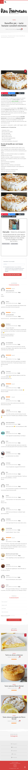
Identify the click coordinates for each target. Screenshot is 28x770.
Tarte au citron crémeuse (14, 655)
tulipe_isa (8, 371)
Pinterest (14, 757)
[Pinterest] (19, 250)
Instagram (14, 744)
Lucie (7, 585)
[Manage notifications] (25, 767)
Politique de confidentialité (15, 763)
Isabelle (8, 431)
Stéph (7, 386)
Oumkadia (8, 519)
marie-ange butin (10, 290)
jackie (7, 484)
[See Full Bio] (17, 241)
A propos (15, 765)
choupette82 (9, 528)
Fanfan (7, 575)
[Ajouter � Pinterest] (25, 71)
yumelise (8, 410)
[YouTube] (24, 250)
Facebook (14, 750)
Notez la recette (4, 615)
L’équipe (15, 766)
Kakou (7, 495)
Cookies (15, 764)
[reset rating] (9, 615)
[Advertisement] (14, 54)
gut (7, 539)
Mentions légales (15, 762)
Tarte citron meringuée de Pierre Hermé (14, 718)
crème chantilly (14, 101)
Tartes (14, 19)
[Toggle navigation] (2, 2)
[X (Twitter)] (9, 250)
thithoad (8, 463)
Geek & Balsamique (10, 422)
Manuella (18, 29)
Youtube (14, 747)
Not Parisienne (9, 342)
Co (6, 357)
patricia (8, 399)
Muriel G (8, 508)
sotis (7, 441)
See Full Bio (13, 241)
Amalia (7, 301)
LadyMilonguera (10, 314)
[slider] (14, 659)
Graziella (8, 324)
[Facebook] (4, 250)
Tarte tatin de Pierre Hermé (14, 686)
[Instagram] (14, 250)
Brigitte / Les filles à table (12, 553)
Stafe (18, 768)
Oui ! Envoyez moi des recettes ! (12, 274)
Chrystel (8, 564)
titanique (8, 452)
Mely (7, 472)
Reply (19, 292)
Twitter (14, 754)
